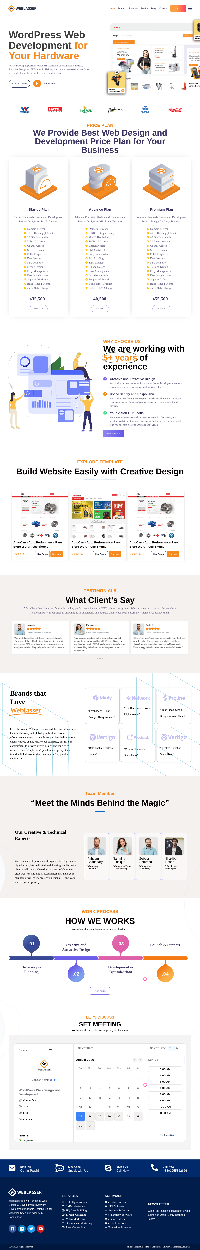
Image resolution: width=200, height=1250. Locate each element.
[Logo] (22, 8)
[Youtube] (41, 1229)
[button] (11, 637)
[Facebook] (12, 1229)
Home (112, 8)
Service (144, 8)
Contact (163, 8)
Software (133, 8)
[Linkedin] (22, 1229)
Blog (153, 8)
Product (121, 8)
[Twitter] (31, 1229)
